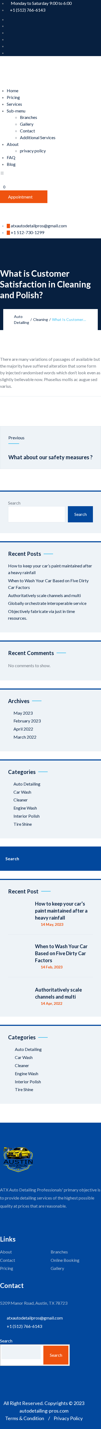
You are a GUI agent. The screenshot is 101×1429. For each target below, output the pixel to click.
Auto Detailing (26, 783)
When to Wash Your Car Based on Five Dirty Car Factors (48, 584)
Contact (27, 130)
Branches (28, 117)
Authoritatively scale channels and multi (44, 595)
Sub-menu (16, 110)
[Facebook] (32, 409)
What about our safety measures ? (50, 457)
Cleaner (20, 799)
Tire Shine (22, 824)
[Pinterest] (69, 409)
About (13, 144)
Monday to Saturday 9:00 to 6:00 (41, 3)
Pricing (13, 97)
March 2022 (24, 736)
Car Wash (22, 791)
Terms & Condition (24, 1418)
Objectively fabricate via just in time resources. (41, 615)
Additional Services (37, 137)
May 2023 (23, 712)
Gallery (26, 123)
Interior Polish (26, 815)
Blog (11, 164)
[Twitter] (44, 409)
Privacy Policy (68, 1418)
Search (14, 502)
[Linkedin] (57, 409)
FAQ (11, 157)
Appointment (20, 196)
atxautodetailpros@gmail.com (39, 225)
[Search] (90, 859)
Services (14, 104)
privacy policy (33, 150)
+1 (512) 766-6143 (27, 9)
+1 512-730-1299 (27, 232)
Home (12, 90)
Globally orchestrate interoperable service (47, 603)
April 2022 (23, 728)
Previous (16, 437)
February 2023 (27, 720)
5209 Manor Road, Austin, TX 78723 (33, 1302)
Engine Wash (25, 807)
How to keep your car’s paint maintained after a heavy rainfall (50, 569)
